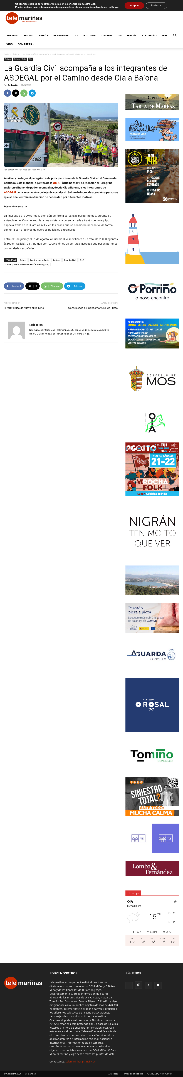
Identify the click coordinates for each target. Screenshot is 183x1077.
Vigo (9, 44)
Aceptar (134, 5)
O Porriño (149, 35)
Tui (119, 35)
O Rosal (107, 35)
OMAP (57, 183)
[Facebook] (7, 93)
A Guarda (90, 35)
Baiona (28, 35)
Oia (76, 35)
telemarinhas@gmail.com (81, 1061)
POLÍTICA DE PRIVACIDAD (159, 1073)
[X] (15, 93)
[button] (174, 35)
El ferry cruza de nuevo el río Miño (24, 308)
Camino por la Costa (39, 260)
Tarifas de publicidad (132, 1073)
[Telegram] (32, 93)
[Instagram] (138, 985)
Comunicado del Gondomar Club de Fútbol (93, 308)
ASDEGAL (10, 192)
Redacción (13, 85)
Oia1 (82, 260)
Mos (164, 35)
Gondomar (61, 35)
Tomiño (132, 35)
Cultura (56, 260)
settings (113, 7)
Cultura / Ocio (20, 59)
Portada (12, 35)
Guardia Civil (70, 260)
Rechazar (156, 5)
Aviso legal (113, 1073)
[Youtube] (158, 985)
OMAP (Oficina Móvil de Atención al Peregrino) (27, 264)
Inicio (6, 53)
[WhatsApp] (24, 93)
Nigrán (43, 35)
